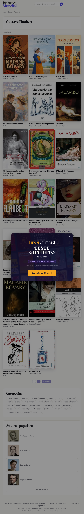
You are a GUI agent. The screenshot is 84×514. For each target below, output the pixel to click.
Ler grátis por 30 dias (41, 273)
